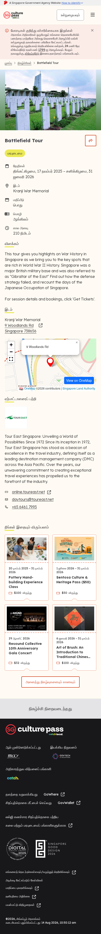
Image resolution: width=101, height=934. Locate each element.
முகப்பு (8, 63)
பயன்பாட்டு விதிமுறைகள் (20, 904)
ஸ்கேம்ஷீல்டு (32, 53)
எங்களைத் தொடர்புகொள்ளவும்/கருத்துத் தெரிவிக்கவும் (38, 872)
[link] (24, 328)
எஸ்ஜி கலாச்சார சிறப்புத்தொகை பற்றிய (32, 817)
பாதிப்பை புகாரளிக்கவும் (19, 888)
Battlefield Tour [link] (48, 63)
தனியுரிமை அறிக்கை (18, 896)
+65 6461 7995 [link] (24, 506)
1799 (41, 49)
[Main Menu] (93, 15)
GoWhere (51, 794)
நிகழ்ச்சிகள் (24, 63)
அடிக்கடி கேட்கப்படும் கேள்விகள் (24, 880)
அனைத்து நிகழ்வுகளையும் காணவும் (50, 682)
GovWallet (66, 803)
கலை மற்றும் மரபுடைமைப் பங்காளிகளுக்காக (36, 825)
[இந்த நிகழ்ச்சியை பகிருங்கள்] (90, 140)
